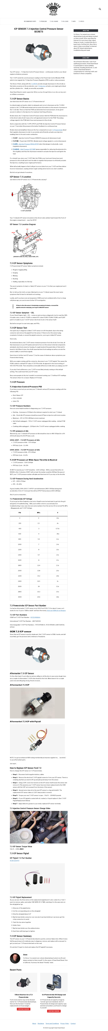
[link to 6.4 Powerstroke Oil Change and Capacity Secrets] (54, 982)
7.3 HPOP (34, 84)
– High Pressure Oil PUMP (24, 149)
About (34, 1023)
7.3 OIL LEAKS (64, 21)
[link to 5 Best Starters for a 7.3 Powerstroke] (23, 982)
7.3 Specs (81, 21)
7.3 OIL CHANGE (54, 21)
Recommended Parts (30, 21)
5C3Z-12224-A (14, 860)
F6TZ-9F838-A (35, 617)
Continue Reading (23, 1009)
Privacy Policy (64, 1023)
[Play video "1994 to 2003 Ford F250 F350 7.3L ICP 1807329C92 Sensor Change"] (39, 827)
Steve (25, 955)
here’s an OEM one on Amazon (56, 610)
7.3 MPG (73, 21)
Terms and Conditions (52, 1023)
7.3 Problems (43, 21)
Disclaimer (41, 1023)
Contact (73, 1023)
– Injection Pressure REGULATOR (25, 144)
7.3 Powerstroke (57, 130)
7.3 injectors (42, 86)
